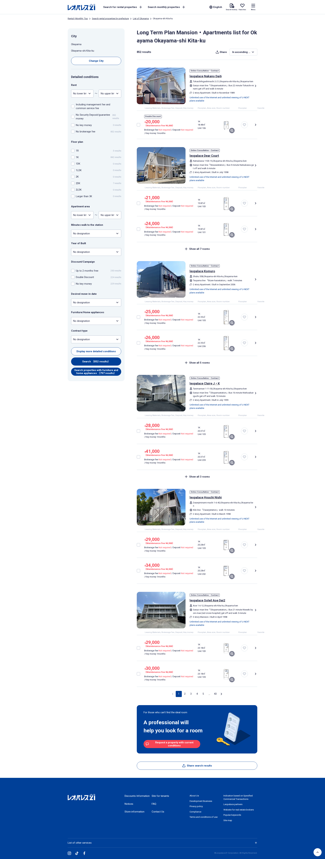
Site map (227, 820)
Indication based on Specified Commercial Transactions (238, 797)
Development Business (201, 801)
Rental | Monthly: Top (78, 18)
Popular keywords (232, 815)
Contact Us (158, 811)
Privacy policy (196, 806)
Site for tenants (160, 795)
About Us (194, 795)
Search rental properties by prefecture (110, 18)
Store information (134, 811)
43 (215, 693)
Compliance (195, 811)
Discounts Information (137, 795)
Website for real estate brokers (238, 809)
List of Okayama (141, 18)
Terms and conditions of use (204, 817)
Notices (129, 803)
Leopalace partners (232, 804)
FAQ (154, 803)
